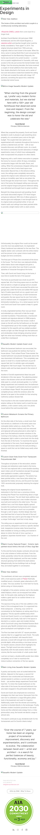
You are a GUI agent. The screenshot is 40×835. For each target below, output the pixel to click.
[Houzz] (14, 830)
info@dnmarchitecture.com (11, 784)
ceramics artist (6, 43)
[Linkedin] (26, 830)
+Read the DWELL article (10, 32)
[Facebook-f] (22, 830)
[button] (29, 2)
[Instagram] (18, 830)
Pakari (25, 579)
